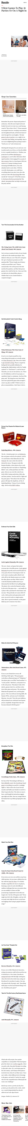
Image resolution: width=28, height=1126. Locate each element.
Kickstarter (22, 454)
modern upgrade (17, 1064)
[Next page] (26, 108)
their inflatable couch (7, 783)
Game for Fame (12, 881)
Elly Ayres (4, 54)
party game (20, 676)
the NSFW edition (15, 485)
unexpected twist (6, 976)
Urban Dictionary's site (9, 360)
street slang (16, 174)
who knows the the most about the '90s (13, 179)
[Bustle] (5, 2)
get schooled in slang (8, 363)
